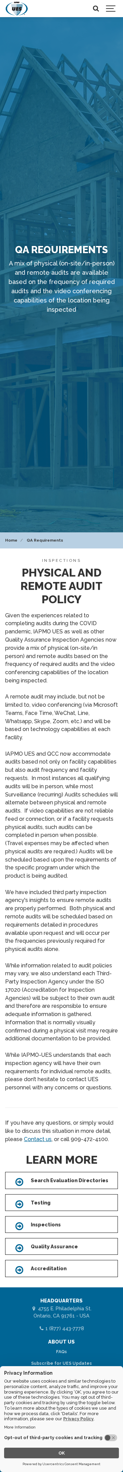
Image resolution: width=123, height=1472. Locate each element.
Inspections (46, 1224)
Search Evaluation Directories (69, 1180)
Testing (41, 1202)
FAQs (61, 1351)
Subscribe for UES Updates (61, 1363)
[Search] (95, 8)
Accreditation (49, 1268)
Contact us (38, 1139)
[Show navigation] (111, 8)
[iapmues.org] (16, 8)
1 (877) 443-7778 (64, 1328)
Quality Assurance (54, 1246)
